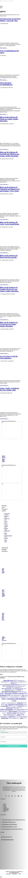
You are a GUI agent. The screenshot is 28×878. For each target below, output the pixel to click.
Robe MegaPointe (23, 716)
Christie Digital (21, 685)
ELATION (20, 689)
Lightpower (22, 706)
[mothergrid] (14, 5)
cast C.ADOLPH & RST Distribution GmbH (11, 684)
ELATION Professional (11, 691)
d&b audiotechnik (8, 688)
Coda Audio (10, 687)
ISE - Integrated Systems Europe (16, 704)
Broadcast (6, 516)
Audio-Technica (5, 681)
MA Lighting (22, 709)
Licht (5, 521)
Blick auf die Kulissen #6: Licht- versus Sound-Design (9, 223)
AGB (19, 873)
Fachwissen (6, 518)
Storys (5, 533)
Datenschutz (14, 873)
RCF (22, 713)
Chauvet (24, 684)
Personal (6, 525)
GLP (25, 695)
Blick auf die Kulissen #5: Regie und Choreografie (9, 256)
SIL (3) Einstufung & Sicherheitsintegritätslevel (12, 829)
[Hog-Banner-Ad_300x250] (12, 660)
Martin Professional (4, 711)
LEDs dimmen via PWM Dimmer (9, 824)
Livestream (11, 707)
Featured (5, 695)
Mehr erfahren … (3, 47)
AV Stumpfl (13, 681)
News (5, 523)
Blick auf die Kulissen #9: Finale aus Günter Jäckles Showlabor (9, 119)
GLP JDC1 (24, 696)
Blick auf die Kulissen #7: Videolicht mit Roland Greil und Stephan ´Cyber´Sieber (10, 189)
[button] (0, 875)
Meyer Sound (14, 711)
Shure (16, 718)
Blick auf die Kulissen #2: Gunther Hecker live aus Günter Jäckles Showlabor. (9, 289)
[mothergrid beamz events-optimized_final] (12, 438)
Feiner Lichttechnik (16, 695)
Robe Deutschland (4, 716)
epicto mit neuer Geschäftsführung (6, 83)
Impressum (8, 873)
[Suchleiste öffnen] (1, 8)
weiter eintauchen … (4, 149)
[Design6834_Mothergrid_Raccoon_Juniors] (12, 482)
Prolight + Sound (13, 713)
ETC (24, 691)
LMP (19, 707)
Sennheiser (6, 718)
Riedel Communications (9, 714)
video (23, 718)
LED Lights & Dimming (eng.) (9, 822)
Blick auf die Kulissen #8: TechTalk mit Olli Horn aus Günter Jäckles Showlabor (9, 154)
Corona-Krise (17, 687)
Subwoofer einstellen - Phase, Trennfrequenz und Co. (13, 819)
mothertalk (24, 711)
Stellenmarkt (7, 530)
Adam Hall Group (10, 680)
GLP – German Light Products (14, 699)
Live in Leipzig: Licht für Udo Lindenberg (9, 357)
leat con (14, 706)
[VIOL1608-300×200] (12, 499)
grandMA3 (4, 702)
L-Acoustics (6, 706)
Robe (20, 714)
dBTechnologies (20, 688)
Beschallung (7, 513)
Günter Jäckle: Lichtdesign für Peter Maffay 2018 (9, 389)
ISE (3, 704)
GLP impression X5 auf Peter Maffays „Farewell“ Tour (10, 20)
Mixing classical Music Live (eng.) (9, 826)
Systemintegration (8, 535)
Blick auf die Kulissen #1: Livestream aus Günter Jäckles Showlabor (9, 324)
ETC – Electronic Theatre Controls (13, 693)
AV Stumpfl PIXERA (22, 681)
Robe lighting (13, 716)
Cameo (14, 683)
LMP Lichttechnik (8, 709)
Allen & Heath (20, 680)
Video (5, 540)
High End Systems (11, 702)
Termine (6, 538)
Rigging (6, 528)
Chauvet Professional (9, 686)
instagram (21, 703)
